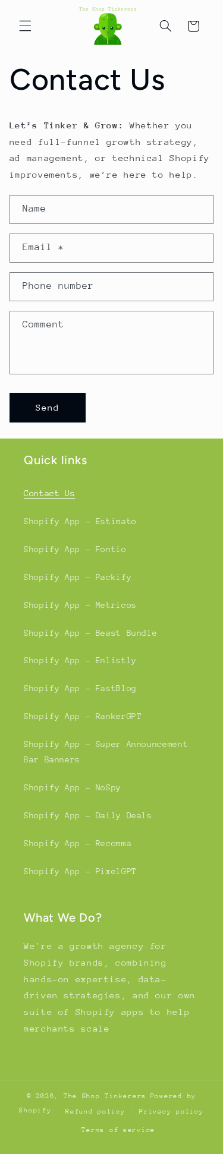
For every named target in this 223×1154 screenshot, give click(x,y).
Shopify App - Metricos (80, 605)
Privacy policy (171, 1111)
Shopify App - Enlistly (80, 660)
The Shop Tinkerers (105, 1096)
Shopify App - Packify (77, 577)
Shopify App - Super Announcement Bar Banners (106, 751)
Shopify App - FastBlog (80, 688)
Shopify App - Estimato (80, 521)
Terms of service (118, 1130)
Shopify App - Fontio (75, 549)
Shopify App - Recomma (77, 843)
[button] (25, 26)
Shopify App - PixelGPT (80, 871)
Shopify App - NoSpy (72, 787)
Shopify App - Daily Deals (88, 815)
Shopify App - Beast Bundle (90, 633)
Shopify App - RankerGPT (83, 716)
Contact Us (49, 493)
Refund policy (95, 1111)
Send (47, 407)
